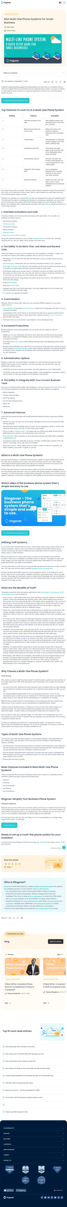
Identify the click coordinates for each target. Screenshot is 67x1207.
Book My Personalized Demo (33, 41)
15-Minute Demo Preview (35, 7)
